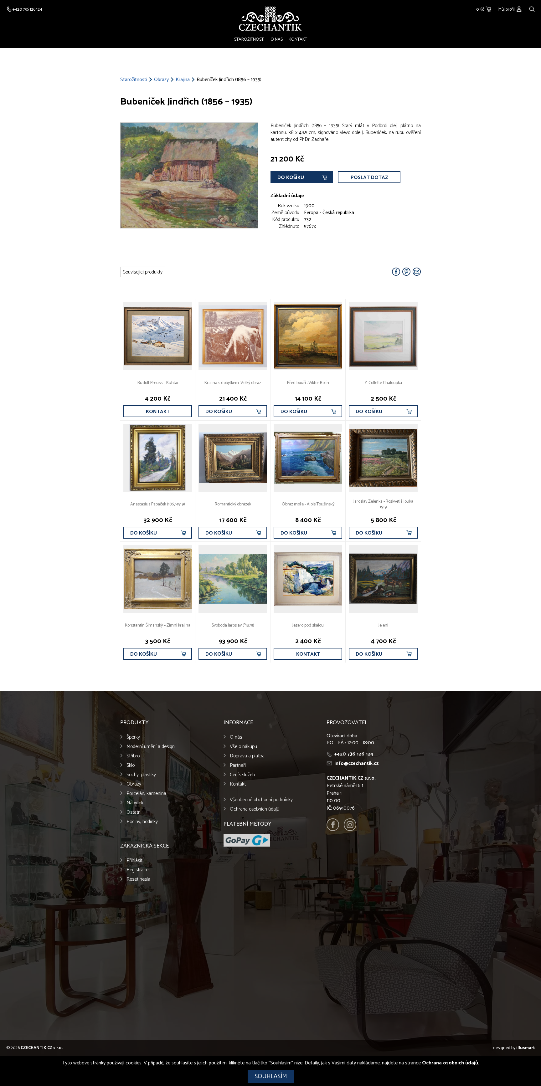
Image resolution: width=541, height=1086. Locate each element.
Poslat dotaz (369, 177)
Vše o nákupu (243, 746)
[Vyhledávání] (532, 8)
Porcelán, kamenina (146, 793)
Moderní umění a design (150, 746)
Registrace (137, 870)
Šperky (133, 737)
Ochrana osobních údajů (254, 809)
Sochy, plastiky (141, 775)
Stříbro (133, 756)
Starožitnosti (249, 39)
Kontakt (298, 39)
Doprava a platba (247, 756)
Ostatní (134, 812)
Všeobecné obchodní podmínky (261, 800)
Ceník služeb (242, 775)
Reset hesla (138, 879)
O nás (276, 39)
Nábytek (134, 803)
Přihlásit (134, 860)
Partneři (238, 765)
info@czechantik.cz (356, 763)
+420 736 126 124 (353, 754)
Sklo (130, 765)
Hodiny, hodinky (142, 821)
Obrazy (161, 79)
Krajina (183, 79)
